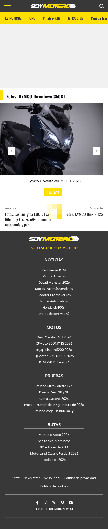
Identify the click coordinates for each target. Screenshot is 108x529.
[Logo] (53, 6)
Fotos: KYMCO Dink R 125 (84, 214)
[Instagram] (46, 503)
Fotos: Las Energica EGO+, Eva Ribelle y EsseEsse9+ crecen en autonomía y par (28, 219)
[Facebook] (37, 503)
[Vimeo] (62, 503)
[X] (54, 503)
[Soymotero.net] (54, 238)
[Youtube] (71, 503)
